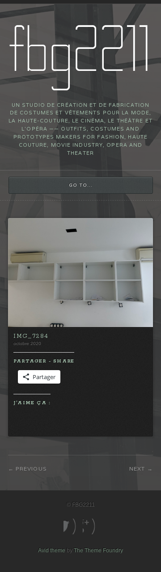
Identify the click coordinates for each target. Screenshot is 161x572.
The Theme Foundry (98, 550)
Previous (31, 468)
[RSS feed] (90, 526)
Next (137, 468)
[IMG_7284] (80, 325)
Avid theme (51, 550)
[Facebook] (71, 526)
